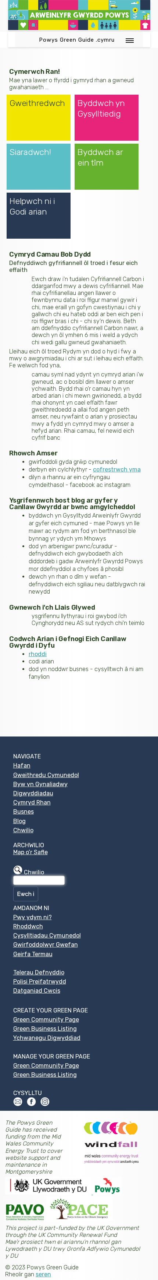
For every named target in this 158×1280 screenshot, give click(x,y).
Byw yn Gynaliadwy (40, 784)
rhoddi (38, 654)
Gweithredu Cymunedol (46, 775)
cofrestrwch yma (117, 469)
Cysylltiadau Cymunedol (47, 935)
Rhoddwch (28, 926)
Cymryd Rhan (32, 802)
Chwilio (23, 830)
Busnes (23, 811)
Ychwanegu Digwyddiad (46, 1037)
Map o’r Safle (30, 852)
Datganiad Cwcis (36, 990)
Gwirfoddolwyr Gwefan (45, 944)
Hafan (21, 765)
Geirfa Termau (33, 954)
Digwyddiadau (33, 793)
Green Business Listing (45, 1028)
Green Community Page (46, 1019)
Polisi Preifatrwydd (39, 981)
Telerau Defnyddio (38, 972)
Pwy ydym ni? (32, 917)
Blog (19, 821)
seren (43, 1274)
